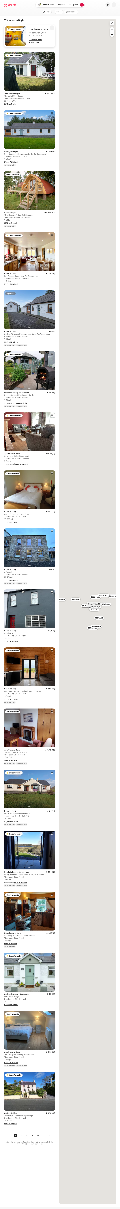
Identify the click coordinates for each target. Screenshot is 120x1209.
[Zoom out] (112, 34)
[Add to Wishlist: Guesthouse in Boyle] (52, 895)
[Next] (49, 1135)
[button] (35, 40)
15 (43, 1135)
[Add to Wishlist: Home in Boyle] (52, 235)
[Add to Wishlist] (52, 28)
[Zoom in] (112, 29)
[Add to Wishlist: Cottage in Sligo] (52, 1075)
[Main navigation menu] (114, 4)
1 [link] (15, 1135)
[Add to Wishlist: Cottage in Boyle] (52, 113)
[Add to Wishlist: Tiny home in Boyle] (52, 55)
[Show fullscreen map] (112, 23)
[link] (10, 1135)
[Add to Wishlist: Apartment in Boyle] (52, 415)
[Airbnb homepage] (10, 4)
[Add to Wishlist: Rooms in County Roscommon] (52, 354)
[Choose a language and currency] (107, 4)
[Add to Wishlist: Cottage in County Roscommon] (52, 956)
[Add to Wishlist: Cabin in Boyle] (52, 174)
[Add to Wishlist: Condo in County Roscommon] (52, 834)
